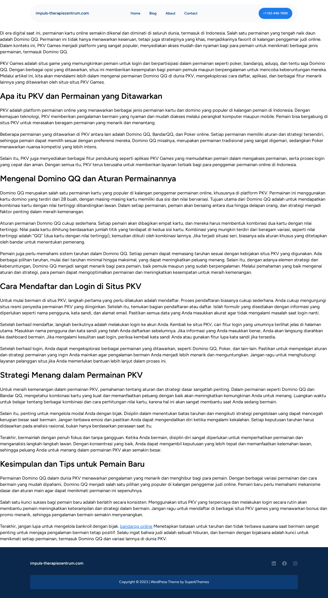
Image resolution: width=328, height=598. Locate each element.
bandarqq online (136, 526)
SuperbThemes (197, 582)
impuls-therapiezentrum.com (62, 13)
